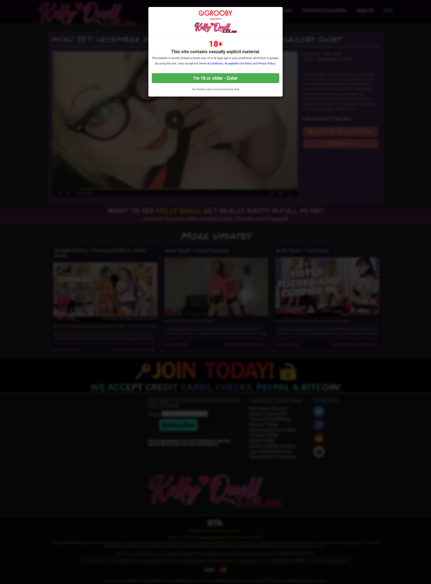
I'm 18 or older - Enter (216, 78)
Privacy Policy (266, 63)
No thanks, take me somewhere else (215, 89)
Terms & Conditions (211, 63)
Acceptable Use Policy (238, 63)
